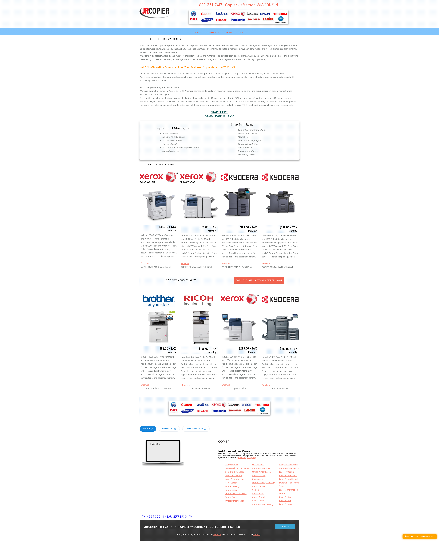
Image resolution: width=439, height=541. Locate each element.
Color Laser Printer (233, 475)
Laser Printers (285, 504)
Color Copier (231, 482)
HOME (182, 526)
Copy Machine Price (261, 468)
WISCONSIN (198, 526)
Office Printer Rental (234, 500)
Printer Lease (231, 490)
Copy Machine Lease (234, 472)
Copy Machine (231, 464)
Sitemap (257, 534)
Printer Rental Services (235, 493)
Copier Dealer (258, 486)
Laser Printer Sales (288, 472)
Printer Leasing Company (263, 482)
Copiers (255, 490)
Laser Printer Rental (288, 479)
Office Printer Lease (261, 472)
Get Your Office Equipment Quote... (420, 536)
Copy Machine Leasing (262, 504)
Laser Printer (285, 500)
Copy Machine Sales (288, 464)
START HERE (219, 112)
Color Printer (285, 497)
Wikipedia (242, 458)
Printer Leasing (232, 486)
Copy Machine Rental (289, 468)
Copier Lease (258, 500)
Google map (251, 458)
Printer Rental (231, 497)
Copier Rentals (259, 497)
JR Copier (217, 534)
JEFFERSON (218, 526)
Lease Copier (258, 464)
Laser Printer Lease (288, 475)
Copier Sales (258, 493)
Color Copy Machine (234, 479)
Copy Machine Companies (237, 468)
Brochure (145, 263)
